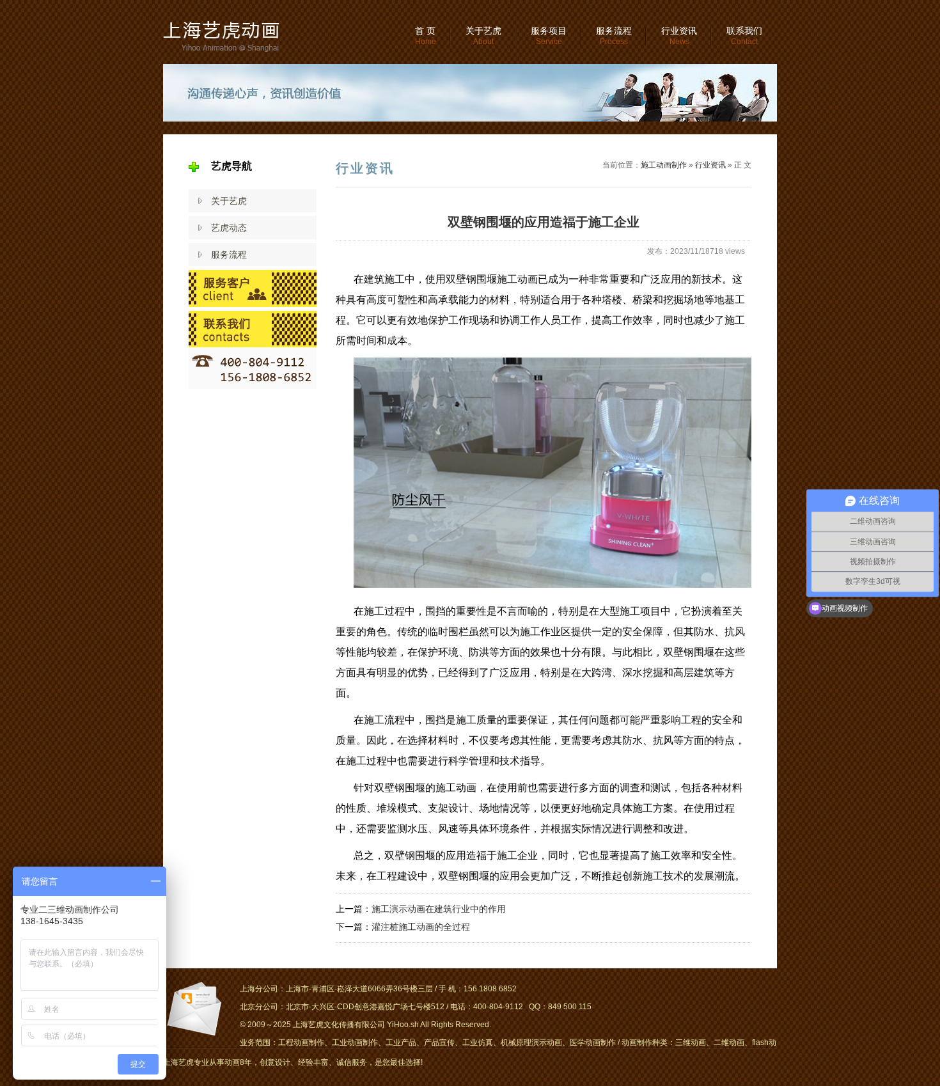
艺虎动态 (229, 228)
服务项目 (549, 36)
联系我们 (744, 36)
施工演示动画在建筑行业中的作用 (439, 909)
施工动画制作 (664, 165)
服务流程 (614, 36)
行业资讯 (679, 36)
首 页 (425, 36)
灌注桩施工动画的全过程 (421, 927)
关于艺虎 (483, 36)
